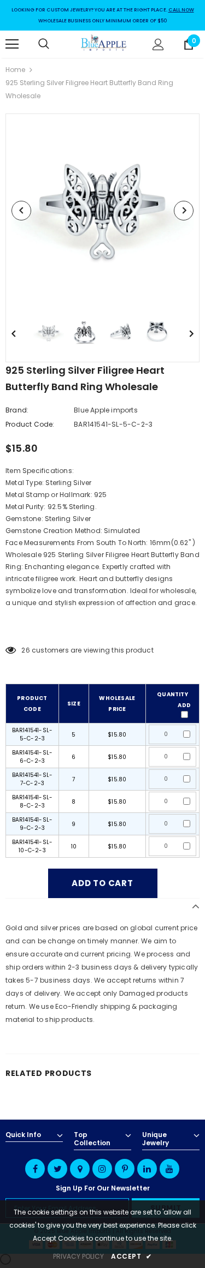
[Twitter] (57, 1169)
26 (25, 650)
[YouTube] (169, 1169)
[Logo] (103, 44)
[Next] (184, 210)
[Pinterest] (124, 1169)
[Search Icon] (54, 44)
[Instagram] (102, 1169)
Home (15, 69)
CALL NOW (181, 10)
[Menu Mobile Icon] (12, 44)
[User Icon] (158, 44)
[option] (102, 210)
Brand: (16, 410)
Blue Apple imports (106, 410)
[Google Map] (80, 1169)
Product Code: (30, 424)
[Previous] (21, 210)
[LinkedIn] (147, 1169)
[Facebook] (35, 1169)
